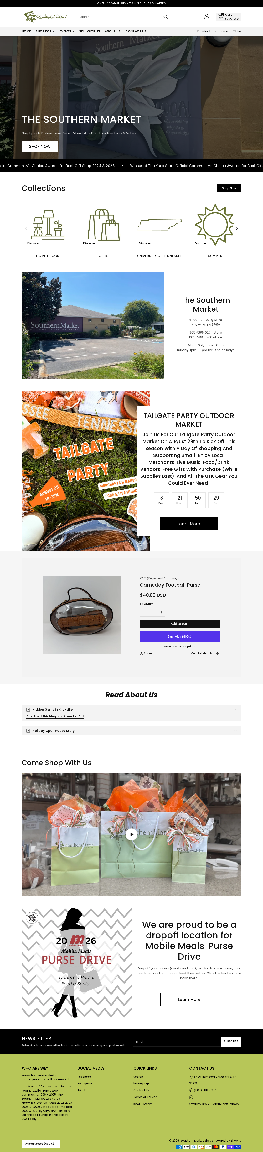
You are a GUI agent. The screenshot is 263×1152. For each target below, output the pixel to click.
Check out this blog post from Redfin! (55, 716)
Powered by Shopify (227, 1141)
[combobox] (125, 17)
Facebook (84, 1077)
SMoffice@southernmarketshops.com (216, 1104)
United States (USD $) (39, 1144)
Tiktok (82, 1090)
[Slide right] (237, 228)
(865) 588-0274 (205, 1090)
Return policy (142, 1104)
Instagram (85, 1083)
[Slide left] (26, 228)
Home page (141, 1083)
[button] (228, 17)
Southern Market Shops (197, 1141)
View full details (201, 653)
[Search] (165, 17)
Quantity (146, 604)
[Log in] (206, 17)
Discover (33, 243)
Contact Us (141, 1090)
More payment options (180, 646)
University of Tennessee (159, 256)
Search (138, 1077)
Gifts (104, 256)
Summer (215, 256)
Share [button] (148, 653)
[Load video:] (131, 834)
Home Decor (47, 256)
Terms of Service (145, 1097)
